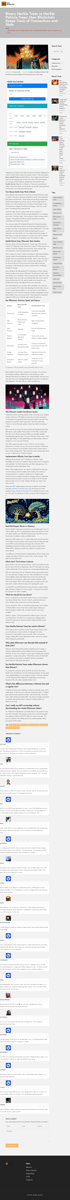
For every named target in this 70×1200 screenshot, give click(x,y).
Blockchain (55, 66)
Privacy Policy (30, 1173)
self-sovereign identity (56, 253)
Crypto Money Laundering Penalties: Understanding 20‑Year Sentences (63, 103)
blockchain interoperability (57, 274)
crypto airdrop (57, 209)
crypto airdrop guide (57, 230)
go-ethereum (15, 489)
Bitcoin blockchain (11, 74)
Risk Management (56, 69)
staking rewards (57, 283)
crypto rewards (57, 292)
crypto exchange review (57, 199)
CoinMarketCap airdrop (57, 205)
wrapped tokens (57, 263)
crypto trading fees (57, 287)
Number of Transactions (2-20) (19, 91)
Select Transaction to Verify (18, 149)
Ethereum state (21, 74)
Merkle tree (33, 72)
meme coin (56, 279)
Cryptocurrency (56, 63)
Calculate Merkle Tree (27, 99)
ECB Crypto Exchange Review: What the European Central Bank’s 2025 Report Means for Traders (62, 147)
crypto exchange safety (57, 243)
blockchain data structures (34, 74)
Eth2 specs (25, 489)
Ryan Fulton (16, 72)
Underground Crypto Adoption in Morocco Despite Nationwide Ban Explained (63, 122)
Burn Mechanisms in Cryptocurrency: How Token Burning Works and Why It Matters (63, 86)
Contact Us (29, 1180)
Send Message (12, 1145)
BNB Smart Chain (57, 248)
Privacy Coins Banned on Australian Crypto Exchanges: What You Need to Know (62, 174)
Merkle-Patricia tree (42, 72)
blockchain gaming (56, 268)
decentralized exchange (56, 224)
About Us (29, 1167)
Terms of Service (31, 1170)
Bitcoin (55, 238)
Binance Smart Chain (57, 218)
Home (7, 28)
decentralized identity (56, 259)
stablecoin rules (57, 234)
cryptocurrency (57, 213)
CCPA (28, 1177)
